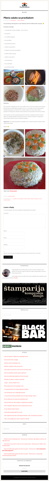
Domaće (15, 198)
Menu (25, 12)
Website (5, 244)
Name (5, 231)
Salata (40, 198)
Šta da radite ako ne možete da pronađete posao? (16, 399)
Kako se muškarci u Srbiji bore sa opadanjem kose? (16, 356)
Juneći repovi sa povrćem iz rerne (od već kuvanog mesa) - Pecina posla (21, 444)
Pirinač (28, 198)
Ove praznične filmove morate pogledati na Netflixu (16, 389)
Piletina (25, 198)
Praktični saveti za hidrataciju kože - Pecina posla (15, 439)
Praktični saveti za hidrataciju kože (12, 363)
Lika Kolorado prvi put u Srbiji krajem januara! (14, 392)
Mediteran (21, 198)
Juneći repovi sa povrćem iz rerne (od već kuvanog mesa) (17, 369)
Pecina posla (24, 5)
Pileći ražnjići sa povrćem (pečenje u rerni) (13, 386)
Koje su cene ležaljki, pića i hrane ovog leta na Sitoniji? (16, 418)
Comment (6, 213)
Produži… (16, 278)
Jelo (18, 198)
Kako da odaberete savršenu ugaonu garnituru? (15, 372)
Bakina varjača (11, 196)
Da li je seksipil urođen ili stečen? (11, 409)
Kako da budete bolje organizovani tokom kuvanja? (16, 376)
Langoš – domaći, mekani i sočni (11, 382)
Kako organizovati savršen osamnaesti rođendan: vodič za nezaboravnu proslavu (23, 415)
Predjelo (37, 198)
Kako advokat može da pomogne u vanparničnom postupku (18, 402)
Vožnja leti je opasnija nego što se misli (13, 412)
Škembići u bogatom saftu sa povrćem (13, 366)
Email (5, 237)
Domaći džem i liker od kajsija (11, 359)
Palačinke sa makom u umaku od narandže (14, 379)
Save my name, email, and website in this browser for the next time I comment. (22, 253)
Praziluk (33, 198)
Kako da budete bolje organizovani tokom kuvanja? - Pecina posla (19, 448)
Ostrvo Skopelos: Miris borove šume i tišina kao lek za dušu (18, 405)
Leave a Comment (20, 20)
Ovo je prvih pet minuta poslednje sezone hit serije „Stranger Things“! (20, 395)
